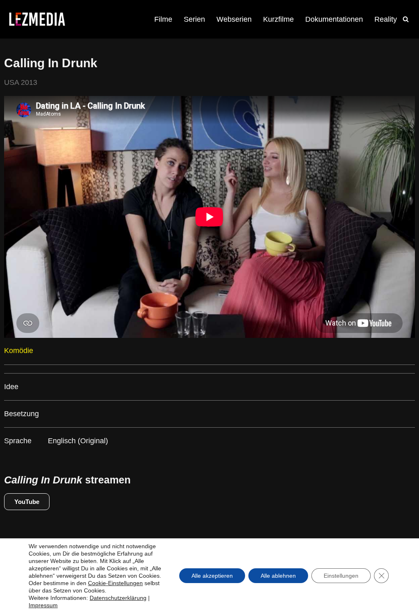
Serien (194, 19)
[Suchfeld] (406, 19)
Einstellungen (341, 575)
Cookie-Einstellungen (115, 583)
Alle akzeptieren (212, 575)
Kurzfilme (278, 19)
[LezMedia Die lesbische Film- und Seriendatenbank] (37, 19)
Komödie (18, 350)
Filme (163, 19)
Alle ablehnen (278, 575)
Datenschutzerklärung (118, 598)
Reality (385, 19)
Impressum (43, 605)
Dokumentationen (334, 19)
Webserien (234, 19)
